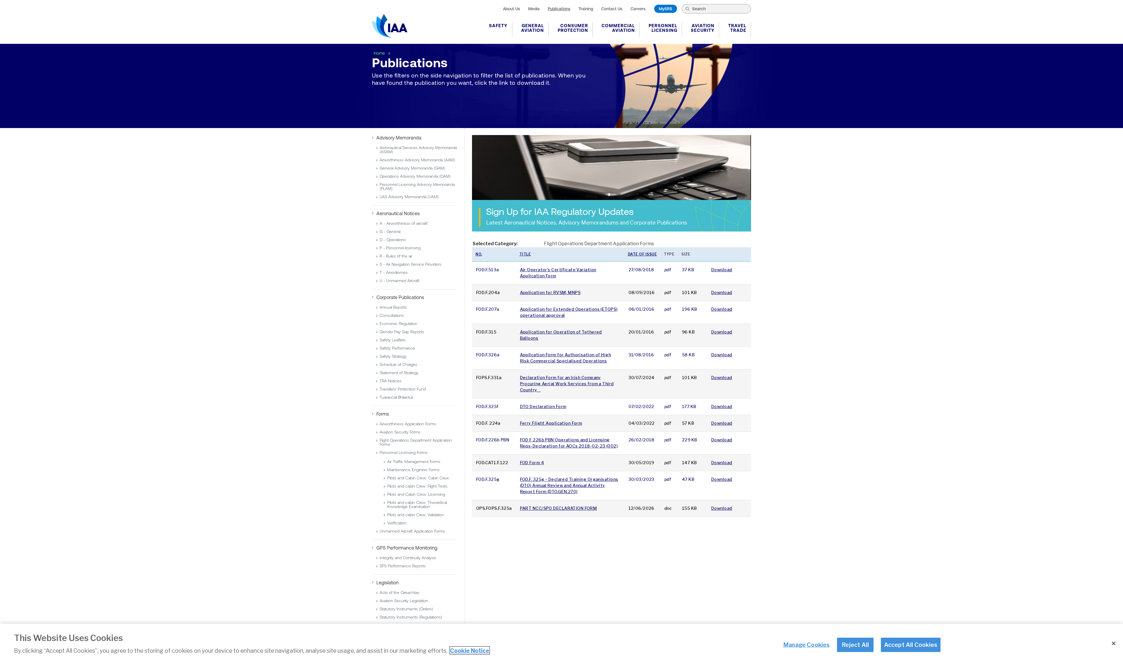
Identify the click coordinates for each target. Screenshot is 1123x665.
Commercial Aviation (618, 28)
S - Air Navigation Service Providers (410, 264)
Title (525, 254)
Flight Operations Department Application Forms (416, 442)
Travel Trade (737, 28)
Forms (382, 414)
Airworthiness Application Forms (408, 424)
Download (721, 269)
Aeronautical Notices (398, 213)
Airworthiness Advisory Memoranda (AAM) (417, 160)
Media (534, 8)
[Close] (1113, 643)
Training (585, 8)
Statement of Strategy (399, 373)
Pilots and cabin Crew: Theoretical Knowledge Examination (417, 504)
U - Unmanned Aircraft (399, 281)
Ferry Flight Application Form (551, 423)
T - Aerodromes (394, 272)
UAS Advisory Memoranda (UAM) (409, 197)
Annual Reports (393, 307)
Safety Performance (397, 348)
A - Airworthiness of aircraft (404, 223)
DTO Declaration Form (543, 406)
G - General (390, 231)
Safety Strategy (393, 356)
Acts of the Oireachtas (399, 592)
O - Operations (393, 240)
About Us (511, 8)
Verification (397, 523)
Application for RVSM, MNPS (550, 292)
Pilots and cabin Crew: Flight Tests (417, 486)
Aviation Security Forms (400, 432)
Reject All (855, 644)
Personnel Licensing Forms (404, 452)
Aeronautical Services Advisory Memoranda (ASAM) (418, 150)
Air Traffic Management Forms (413, 462)
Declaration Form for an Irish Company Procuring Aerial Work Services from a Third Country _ (567, 383)
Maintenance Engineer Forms (413, 470)
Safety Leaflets (393, 340)
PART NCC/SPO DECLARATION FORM (558, 508)
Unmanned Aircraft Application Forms (412, 531)
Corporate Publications (400, 297)
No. (479, 254)
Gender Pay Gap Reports (402, 332)
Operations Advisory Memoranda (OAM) (415, 176)
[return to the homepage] (389, 25)
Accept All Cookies (911, 644)
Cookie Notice (469, 650)
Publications (559, 8)
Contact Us (611, 8)
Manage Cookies (806, 644)
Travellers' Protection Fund (403, 389)
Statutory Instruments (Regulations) (411, 617)
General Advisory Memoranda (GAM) (412, 168)
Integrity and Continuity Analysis (408, 558)
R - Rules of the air (396, 256)
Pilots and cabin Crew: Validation (415, 515)
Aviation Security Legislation (404, 601)
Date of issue (642, 254)
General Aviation (532, 28)
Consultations (392, 315)
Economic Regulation (398, 324)
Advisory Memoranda (398, 137)
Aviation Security (702, 28)
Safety (498, 25)
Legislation (387, 582)
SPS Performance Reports (403, 566)
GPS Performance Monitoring (407, 547)
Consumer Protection (573, 28)
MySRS (665, 8)
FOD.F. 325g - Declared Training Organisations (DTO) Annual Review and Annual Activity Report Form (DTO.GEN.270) (569, 485)
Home (380, 53)
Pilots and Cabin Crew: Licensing (416, 494)
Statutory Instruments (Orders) (406, 609)
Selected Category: (495, 243)
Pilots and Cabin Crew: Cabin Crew (418, 478)
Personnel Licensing (663, 28)
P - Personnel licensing (400, 248)
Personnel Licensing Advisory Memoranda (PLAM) (417, 186)
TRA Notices (391, 381)
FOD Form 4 (532, 462)
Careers (638, 8)
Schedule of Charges (398, 364)
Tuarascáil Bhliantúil (396, 397)
